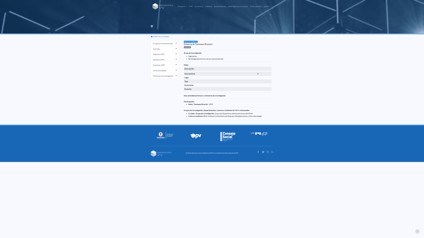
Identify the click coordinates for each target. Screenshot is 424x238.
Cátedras (208, 6)
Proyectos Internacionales (163, 43)
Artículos (156, 49)
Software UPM (158, 60)
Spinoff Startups (220, 6)
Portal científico (256, 6)
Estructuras (199, 6)
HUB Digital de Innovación (238, 6)
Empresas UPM (159, 65)
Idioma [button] (266, 6)
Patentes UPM (158, 54)
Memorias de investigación (163, 76)
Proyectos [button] (182, 6)
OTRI (191, 6)
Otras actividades (163, 36)
